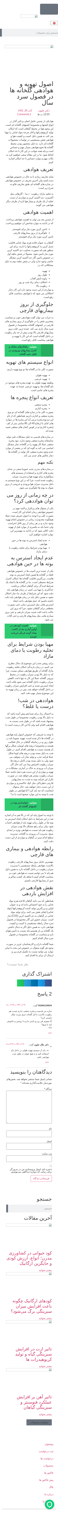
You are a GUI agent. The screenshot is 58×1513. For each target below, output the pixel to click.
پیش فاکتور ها (46, 1480)
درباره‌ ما (48, 1494)
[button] (48, 982)
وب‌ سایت (47, 1153)
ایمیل (49, 1141)
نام (50, 1128)
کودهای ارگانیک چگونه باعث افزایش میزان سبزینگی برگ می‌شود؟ (31, 1306)
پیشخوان (49, 1444)
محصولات (48, 1465)
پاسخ (50, 1033)
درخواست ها (47, 1458)
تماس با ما (48, 1501)
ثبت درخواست (46, 1451)
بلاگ (51, 1487)
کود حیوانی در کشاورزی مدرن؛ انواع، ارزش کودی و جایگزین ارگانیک (29, 1258)
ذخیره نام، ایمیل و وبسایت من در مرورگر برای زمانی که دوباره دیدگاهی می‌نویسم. (31, 1170)
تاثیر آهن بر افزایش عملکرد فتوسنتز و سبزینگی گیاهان (34, 1402)
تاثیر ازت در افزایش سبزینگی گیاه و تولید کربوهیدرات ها (33, 1354)
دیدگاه (48, 1089)
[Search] (1, 33)
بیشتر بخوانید (45, 1270)
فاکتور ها (48, 1472)
